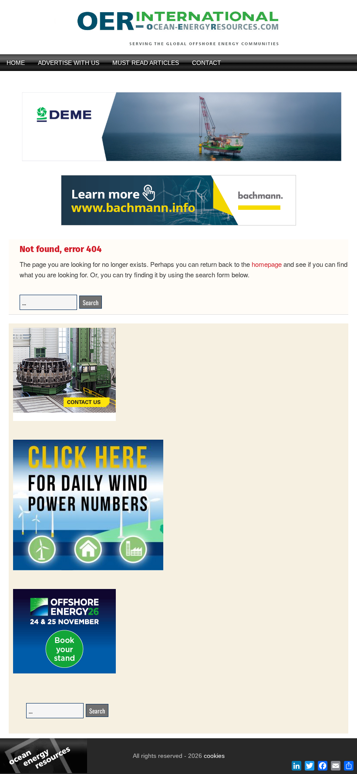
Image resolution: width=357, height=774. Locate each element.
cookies (213, 755)
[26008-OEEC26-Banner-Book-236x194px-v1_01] (64, 672)
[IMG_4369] (178, 171)
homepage (267, 264)
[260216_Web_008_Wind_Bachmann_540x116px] (178, 224)
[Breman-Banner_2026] (64, 419)
